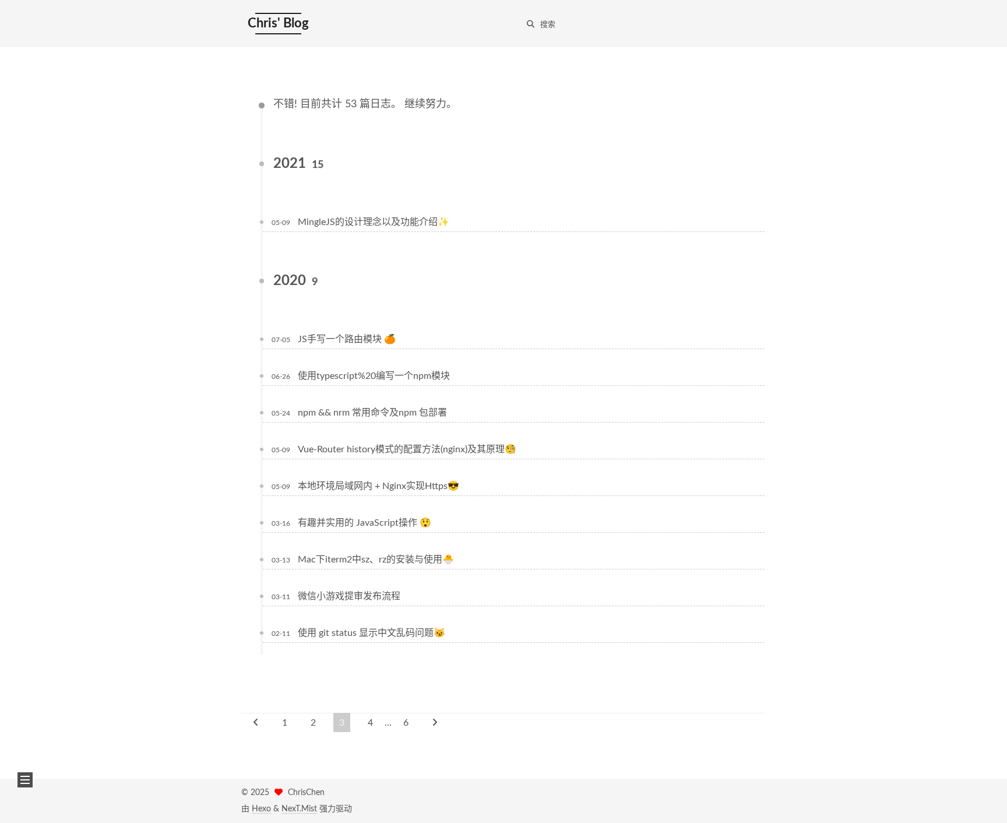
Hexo (261, 809)
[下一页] (434, 722)
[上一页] (256, 722)
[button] (25, 779)
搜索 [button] (547, 25)
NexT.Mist (299, 809)
